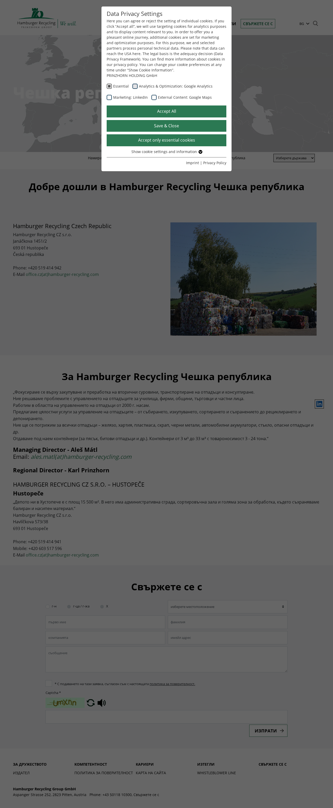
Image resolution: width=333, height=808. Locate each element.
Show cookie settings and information (164, 151)
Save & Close (166, 126)
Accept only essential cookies (166, 140)
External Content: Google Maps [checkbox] (185, 97)
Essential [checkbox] (121, 86)
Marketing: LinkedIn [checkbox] (130, 97)
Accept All (166, 111)
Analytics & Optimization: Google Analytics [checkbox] (176, 86)
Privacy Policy (214, 162)
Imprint (192, 162)
